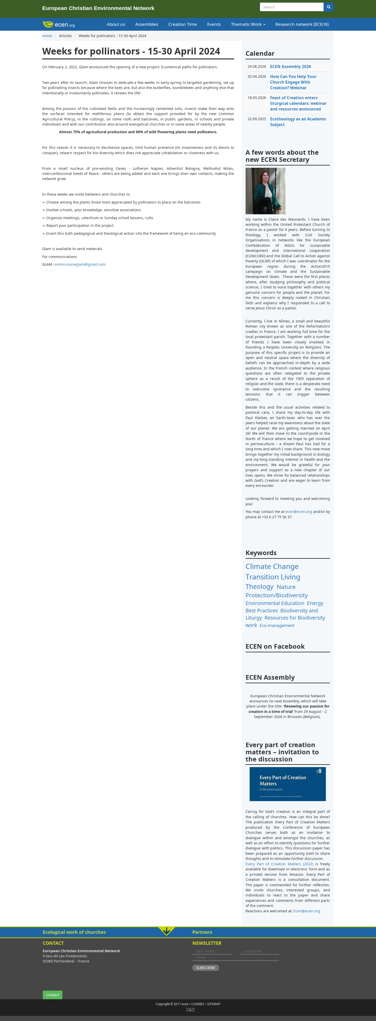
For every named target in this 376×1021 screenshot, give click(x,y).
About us (116, 24)
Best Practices (262, 610)
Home (47, 35)
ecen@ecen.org (298, 511)
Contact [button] (52, 994)
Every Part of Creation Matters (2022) (279, 863)
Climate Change (272, 566)
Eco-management (277, 625)
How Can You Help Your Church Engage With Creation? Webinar (293, 82)
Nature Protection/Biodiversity (277, 591)
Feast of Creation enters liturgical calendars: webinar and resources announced (298, 103)
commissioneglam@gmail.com (79, 264)
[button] (188, 932)
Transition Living (273, 576)
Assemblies (146, 24)
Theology (259, 586)
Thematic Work (247, 24)
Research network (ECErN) (302, 24)
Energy (315, 603)
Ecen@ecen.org (307, 910)
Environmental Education (275, 603)
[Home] (59, 24)
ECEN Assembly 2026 (290, 66)
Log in (190, 1008)
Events (214, 24)
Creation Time (182, 24)
